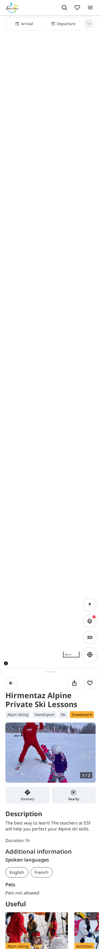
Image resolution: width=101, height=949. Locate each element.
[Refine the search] (89, 23)
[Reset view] (90, 605)
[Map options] (90, 621)
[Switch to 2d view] (90, 637)
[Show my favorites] (77, 7)
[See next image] (85, 755)
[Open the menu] (90, 7)
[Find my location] (90, 654)
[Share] (74, 683)
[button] (50, 24)
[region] (50, 345)
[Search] (64, 7)
